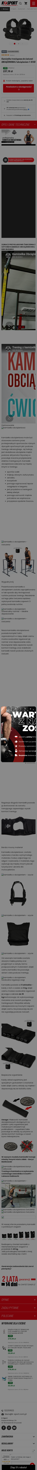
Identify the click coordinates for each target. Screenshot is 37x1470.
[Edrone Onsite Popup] (18, 735)
